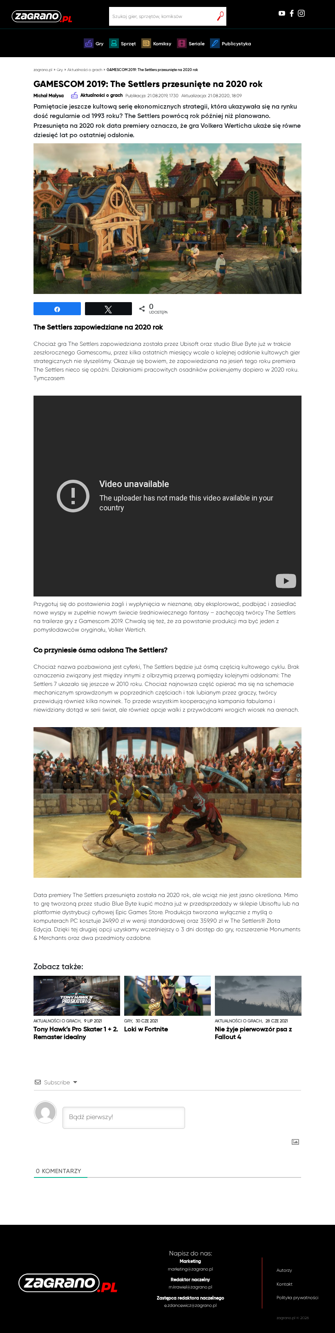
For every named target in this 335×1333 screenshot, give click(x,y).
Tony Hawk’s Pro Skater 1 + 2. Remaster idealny (76, 1033)
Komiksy (162, 44)
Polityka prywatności (297, 1297)
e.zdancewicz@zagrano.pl (190, 1305)
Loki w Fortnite (146, 1029)
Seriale (197, 44)
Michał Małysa (49, 96)
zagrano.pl (43, 69)
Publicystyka (236, 44)
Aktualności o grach (84, 69)
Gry (99, 44)
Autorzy (284, 1270)
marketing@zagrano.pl (190, 1269)
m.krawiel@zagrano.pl (190, 1287)
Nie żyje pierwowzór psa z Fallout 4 (253, 1033)
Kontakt (285, 1284)
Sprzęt (128, 44)
